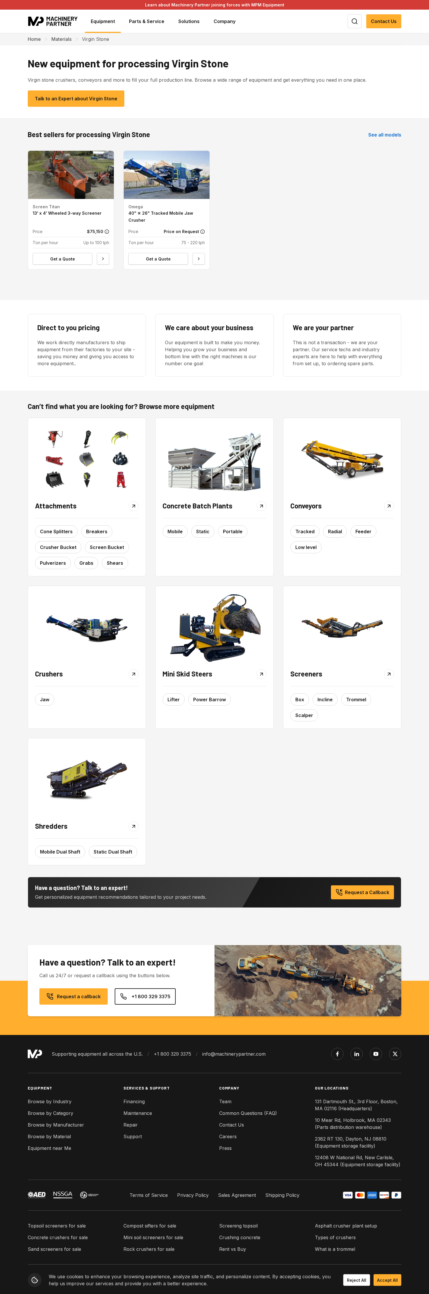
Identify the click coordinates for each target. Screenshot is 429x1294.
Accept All (387, 1280)
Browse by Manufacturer (56, 1125)
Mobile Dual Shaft (60, 852)
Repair (130, 1125)
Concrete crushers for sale (58, 1237)
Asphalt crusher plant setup (346, 1226)
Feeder (363, 531)
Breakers (96, 531)
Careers (228, 1136)
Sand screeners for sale (54, 1249)
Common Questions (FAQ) (248, 1113)
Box (299, 699)
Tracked (305, 531)
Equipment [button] (103, 21)
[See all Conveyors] (342, 459)
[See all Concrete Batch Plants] (214, 459)
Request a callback (79, 996)
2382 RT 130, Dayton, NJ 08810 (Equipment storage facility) (350, 1142)
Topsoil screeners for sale (57, 1226)
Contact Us (384, 21)
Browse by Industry (50, 1101)
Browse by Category (50, 1113)
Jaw (44, 699)
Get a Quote (62, 258)
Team (225, 1101)
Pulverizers (53, 563)
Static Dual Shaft (113, 852)
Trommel (356, 699)
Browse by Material (49, 1136)
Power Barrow (209, 699)
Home (34, 39)
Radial (335, 531)
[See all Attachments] (87, 459)
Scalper (304, 715)
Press (225, 1148)
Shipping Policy (282, 1195)
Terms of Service (149, 1195)
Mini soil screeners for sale (153, 1237)
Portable (233, 531)
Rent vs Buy (232, 1249)
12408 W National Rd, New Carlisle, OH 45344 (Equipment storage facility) (357, 1161)
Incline (325, 699)
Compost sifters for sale (149, 1226)
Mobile (175, 531)
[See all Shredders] (87, 779)
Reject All (356, 1280)
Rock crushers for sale (149, 1249)
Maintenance (137, 1113)
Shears (115, 563)
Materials (61, 39)
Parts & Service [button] (146, 21)
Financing (134, 1101)
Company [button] (225, 21)
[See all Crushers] (87, 627)
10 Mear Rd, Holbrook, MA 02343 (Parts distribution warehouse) (353, 1123)
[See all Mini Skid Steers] (214, 627)
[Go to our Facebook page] (337, 1054)
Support (132, 1136)
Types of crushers (335, 1237)
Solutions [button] (189, 21)
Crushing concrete (239, 1237)
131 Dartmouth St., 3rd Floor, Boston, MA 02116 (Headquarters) (356, 1105)
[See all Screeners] (342, 627)
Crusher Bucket (58, 547)
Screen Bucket (107, 547)
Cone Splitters (56, 531)
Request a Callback (367, 892)
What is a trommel (335, 1249)
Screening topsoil (238, 1226)
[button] (71, 210)
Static (203, 531)
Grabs (86, 563)
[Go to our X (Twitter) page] (395, 1054)
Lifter (174, 699)
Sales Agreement (237, 1195)
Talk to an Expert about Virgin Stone (76, 99)
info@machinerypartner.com (234, 1054)
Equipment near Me (49, 1148)
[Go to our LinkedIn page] (356, 1054)
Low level (306, 547)
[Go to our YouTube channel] (376, 1054)
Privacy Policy (193, 1195)
